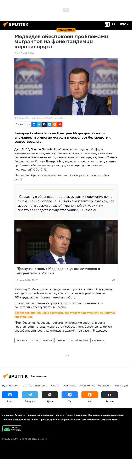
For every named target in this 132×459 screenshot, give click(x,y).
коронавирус (98, 340)
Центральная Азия (34, 385)
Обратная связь (109, 419)
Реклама (59, 414)
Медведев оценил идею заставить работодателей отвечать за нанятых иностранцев (65, 315)
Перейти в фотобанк (55, 118)
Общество (60, 340)
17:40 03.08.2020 (24, 53)
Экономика (87, 385)
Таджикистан (10, 385)
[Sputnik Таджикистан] (17, 27)
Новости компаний (76, 414)
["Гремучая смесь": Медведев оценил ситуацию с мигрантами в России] (66, 242)
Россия (35, 340)
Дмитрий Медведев (79, 340)
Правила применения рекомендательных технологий (70, 419)
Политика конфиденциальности (105, 414)
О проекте (7, 414)
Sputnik (20, 118)
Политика (69, 385)
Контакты (20, 414)
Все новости (22, 340)
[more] (113, 279)
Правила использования (39, 414)
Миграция (47, 340)
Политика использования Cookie (20, 419)
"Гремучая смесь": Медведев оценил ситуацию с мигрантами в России (58, 270)
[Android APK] (12, 429)
